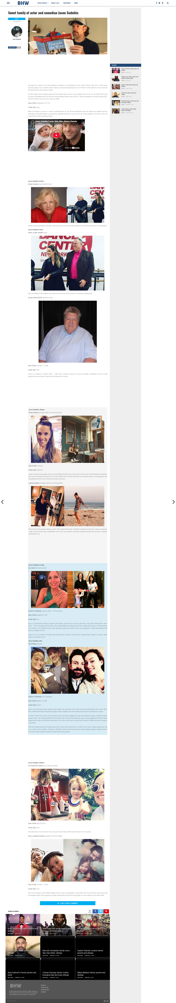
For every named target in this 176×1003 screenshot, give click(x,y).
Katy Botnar (17, 39)
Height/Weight (42, 3)
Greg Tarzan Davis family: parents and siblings (130, 69)
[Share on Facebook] (95, 911)
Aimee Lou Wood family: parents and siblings (129, 85)
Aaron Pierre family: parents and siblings (128, 93)
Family (76, 3)
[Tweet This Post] (100, 911)
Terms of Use (44, 987)
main (19, 47)
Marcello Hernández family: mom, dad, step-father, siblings (130, 101)
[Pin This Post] (106, 911)
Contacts (43, 991)
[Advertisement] (67, 69)
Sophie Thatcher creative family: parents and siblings (128, 109)
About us (43, 985)
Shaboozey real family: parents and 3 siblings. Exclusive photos (129, 77)
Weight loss (55, 3)
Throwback (67, 3)
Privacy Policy (45, 989)
